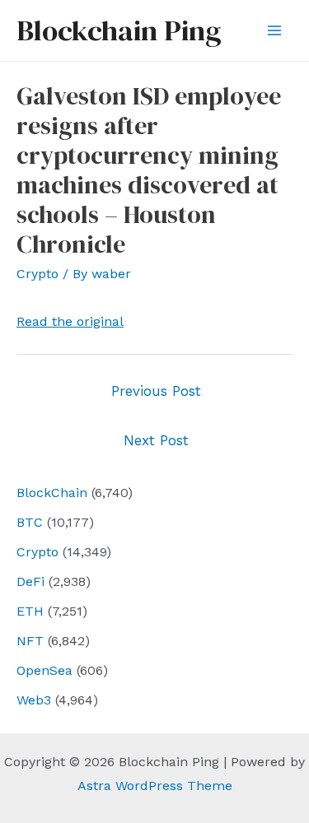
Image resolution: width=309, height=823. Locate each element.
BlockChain (51, 492)
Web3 (33, 700)
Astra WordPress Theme (154, 785)
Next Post (156, 440)
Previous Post (156, 391)
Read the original (70, 321)
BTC (29, 522)
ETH (30, 611)
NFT (30, 641)
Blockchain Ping (118, 30)
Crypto (37, 552)
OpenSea (44, 670)
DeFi (30, 581)
